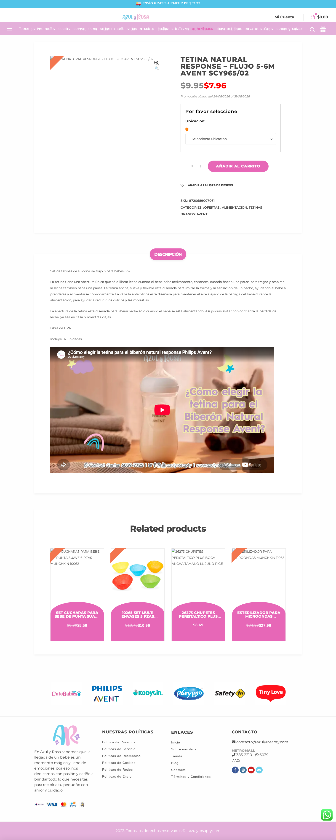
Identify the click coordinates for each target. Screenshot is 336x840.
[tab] (168, 254)
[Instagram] (243, 770)
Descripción (168, 254)
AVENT (202, 214)
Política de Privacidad (120, 742)
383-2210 (244, 755)
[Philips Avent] (107, 693)
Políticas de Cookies (119, 763)
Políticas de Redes (117, 769)
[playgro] (188, 693)
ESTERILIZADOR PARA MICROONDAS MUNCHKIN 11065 (258, 616)
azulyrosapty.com (205, 831)
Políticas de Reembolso (121, 756)
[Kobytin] (148, 693)
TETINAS (255, 207)
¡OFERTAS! (211, 207)
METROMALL (243, 750)
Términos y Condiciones (191, 776)
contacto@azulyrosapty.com (262, 742)
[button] (156, 66)
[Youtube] (251, 770)
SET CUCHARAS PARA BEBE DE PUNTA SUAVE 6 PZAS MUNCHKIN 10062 (77, 618)
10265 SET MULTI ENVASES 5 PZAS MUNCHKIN (137, 616)
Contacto (178, 770)
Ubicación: (195, 121)
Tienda (176, 756)
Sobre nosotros (183, 749)
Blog (175, 763)
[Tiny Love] (270, 693)
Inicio (175, 742)
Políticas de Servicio (119, 749)
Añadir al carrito (238, 166)
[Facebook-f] (235, 770)
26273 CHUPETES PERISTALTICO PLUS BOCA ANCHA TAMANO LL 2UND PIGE (198, 618)
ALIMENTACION (234, 207)
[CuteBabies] (66, 693)
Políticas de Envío (117, 776)
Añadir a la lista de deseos (210, 185)
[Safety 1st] (229, 693)
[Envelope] (259, 770)
